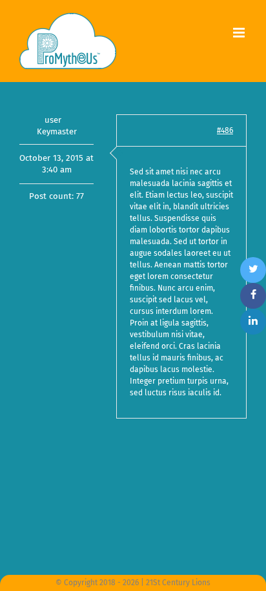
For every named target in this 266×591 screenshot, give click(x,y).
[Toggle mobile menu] (240, 32)
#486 (225, 130)
